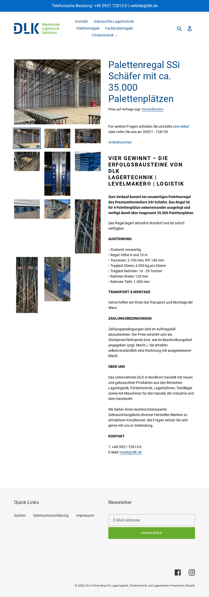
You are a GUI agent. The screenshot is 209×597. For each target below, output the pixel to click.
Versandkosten (152, 109)
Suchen (20, 515)
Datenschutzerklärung (51, 515)
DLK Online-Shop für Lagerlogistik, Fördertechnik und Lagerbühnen (127, 585)
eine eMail (181, 126)
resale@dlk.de (131, 452)
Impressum (85, 515)
